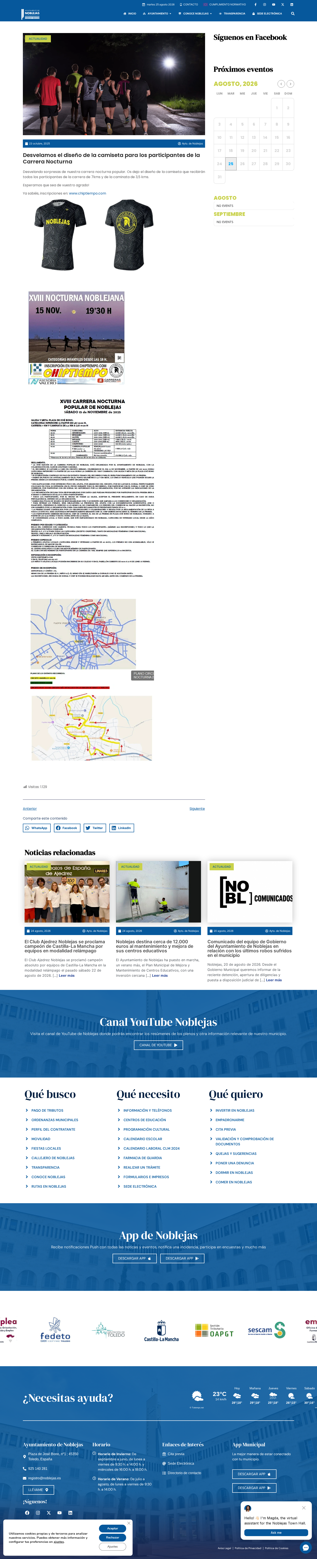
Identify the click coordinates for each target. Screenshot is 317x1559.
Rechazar (112, 1537)
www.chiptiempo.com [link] (87, 193)
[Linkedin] (291, 4)
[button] (292, 13)
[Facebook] (27, 1512)
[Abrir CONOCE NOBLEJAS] (211, 14)
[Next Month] (290, 84)
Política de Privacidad (248, 1548)
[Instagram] (264, 4)
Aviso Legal (224, 1548)
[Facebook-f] (255, 4)
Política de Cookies (276, 1548)
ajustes (59, 1542)
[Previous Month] (281, 84)
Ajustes (112, 1547)
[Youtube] (273, 4)
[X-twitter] (282, 4)
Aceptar (112, 1528)
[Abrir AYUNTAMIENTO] (170, 14)
